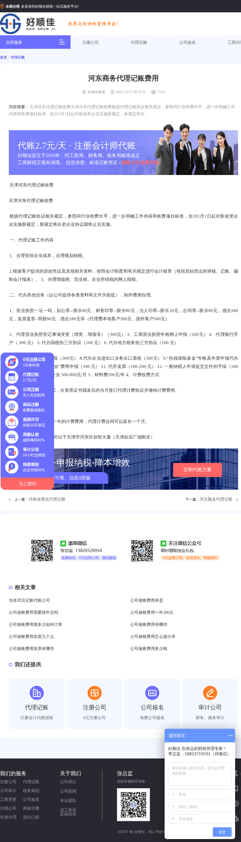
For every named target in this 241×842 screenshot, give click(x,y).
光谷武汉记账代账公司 (29, 600)
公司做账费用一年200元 (151, 612)
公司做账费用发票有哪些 (31, 648)
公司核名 (187, 42)
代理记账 (139, 42)
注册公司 (90, 42)
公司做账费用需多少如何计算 (35, 624)
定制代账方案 (197, 469)
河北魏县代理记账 (216, 499)
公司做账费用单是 (146, 600)
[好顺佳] (28, 24)
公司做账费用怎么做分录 (152, 636)
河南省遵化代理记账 (47, 499)
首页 (3, 57)
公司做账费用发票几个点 (31, 636)
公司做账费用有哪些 (148, 624)
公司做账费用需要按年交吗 (33, 612)
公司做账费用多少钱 (148, 648)
